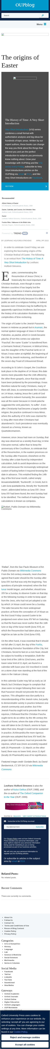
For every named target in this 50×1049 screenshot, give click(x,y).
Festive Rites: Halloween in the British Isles (16, 222)
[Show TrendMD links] (47, 233)
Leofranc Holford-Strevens (17, 241)
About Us (8, 917)
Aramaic (39, 327)
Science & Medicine (12, 955)
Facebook (37, 177)
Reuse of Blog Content (14, 928)
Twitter (7, 974)
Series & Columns (12, 963)
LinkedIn (8, 977)
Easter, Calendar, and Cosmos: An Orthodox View (18, 209)
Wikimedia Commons (30, 570)
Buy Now (9, 186)
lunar (4, 589)
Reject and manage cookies (25, 1037)
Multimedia (9, 960)
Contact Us (9, 923)
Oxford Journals (11, 997)
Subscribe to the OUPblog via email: (21, 821)
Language (8, 949)
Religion (17, 816)
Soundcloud (9, 983)
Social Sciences (11, 958)
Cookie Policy (10, 931)
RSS (29, 174)
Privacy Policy (12, 839)
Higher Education (11, 1002)
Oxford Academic (11, 994)
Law (6, 952)
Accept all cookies (25, 1044)
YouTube (8, 980)
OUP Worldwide (11, 1008)
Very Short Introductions (34, 816)
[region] (25, 1029)
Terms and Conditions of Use (16, 926)
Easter (4, 216)
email (21, 174)
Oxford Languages (12, 1005)
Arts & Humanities (12, 944)
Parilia (39, 644)
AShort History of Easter (10, 203)
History (7, 947)
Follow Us (8, 920)
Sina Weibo (9, 985)
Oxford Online (10, 999)
